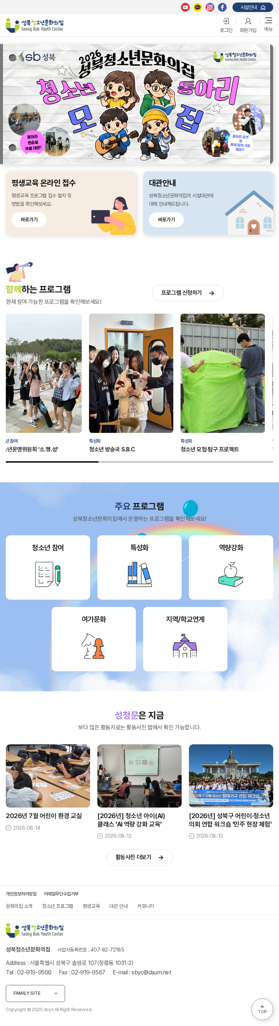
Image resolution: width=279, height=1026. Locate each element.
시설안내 (248, 7)
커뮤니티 (145, 906)
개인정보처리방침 (21, 894)
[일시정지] (46, 154)
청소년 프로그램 (57, 906)
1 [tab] (23, 154)
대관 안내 (118, 906)
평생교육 (91, 906)
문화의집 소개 (19, 906)
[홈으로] (34, 930)
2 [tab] (36, 154)
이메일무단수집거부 (61, 894)
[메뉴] (268, 21)
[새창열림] (185, 7)
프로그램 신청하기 (181, 292)
